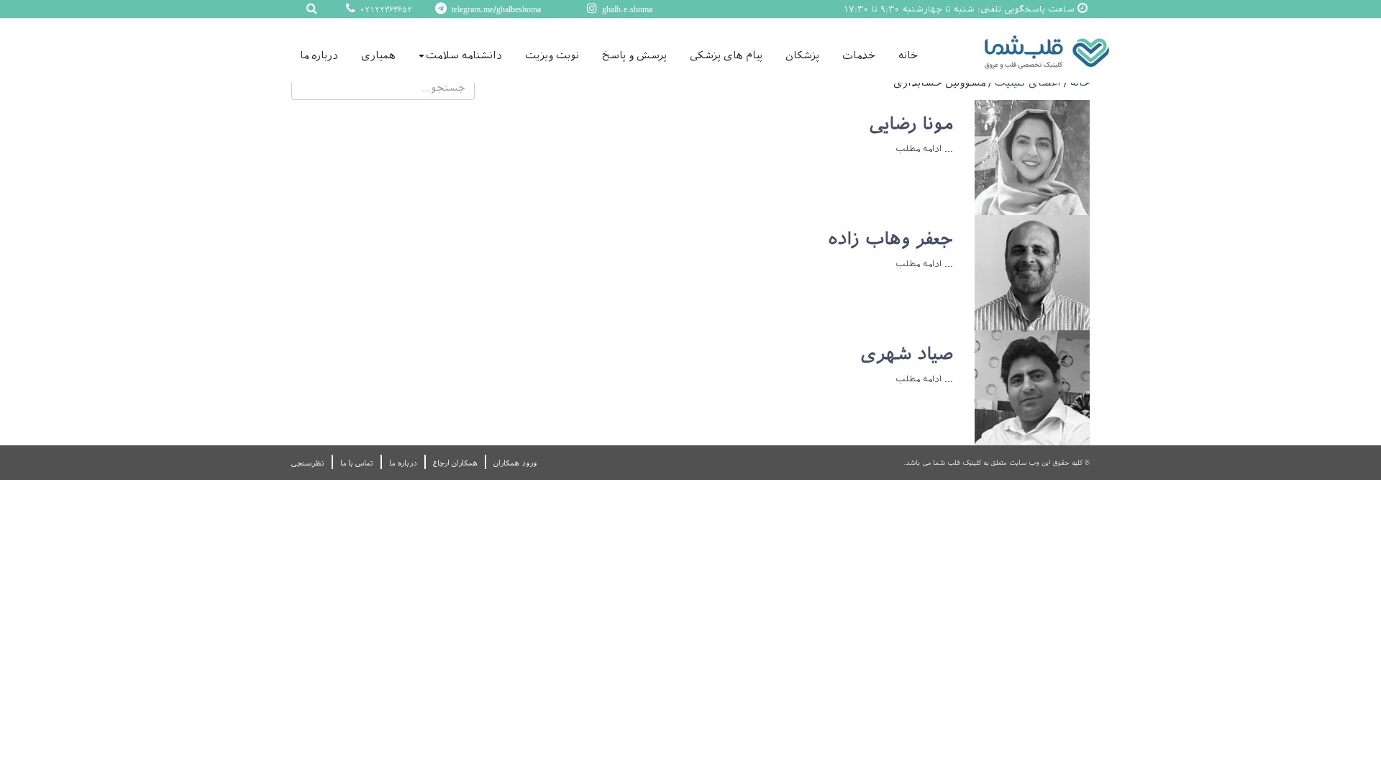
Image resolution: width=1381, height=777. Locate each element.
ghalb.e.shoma (625, 9)
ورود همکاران (515, 463)
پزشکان (802, 55)
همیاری (378, 55)
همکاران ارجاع (455, 463)
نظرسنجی (307, 463)
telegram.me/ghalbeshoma (495, 9)
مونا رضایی (911, 124)
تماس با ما (356, 463)
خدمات (858, 55)
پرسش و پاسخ (634, 55)
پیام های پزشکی (726, 55)
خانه (908, 55)
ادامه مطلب (918, 149)
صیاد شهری (907, 354)
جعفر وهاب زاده (891, 239)
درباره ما (319, 55)
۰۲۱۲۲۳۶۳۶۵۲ (384, 10)
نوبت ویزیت (552, 55)
